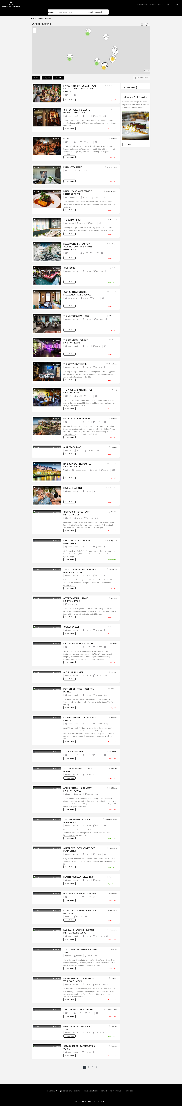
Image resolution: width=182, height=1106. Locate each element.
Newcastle (113, 292)
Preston (114, 340)
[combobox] (97, 12)
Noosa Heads (112, 910)
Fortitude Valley (111, 191)
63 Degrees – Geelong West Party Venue (77, 542)
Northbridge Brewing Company (79, 893)
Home (33, 18)
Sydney (114, 978)
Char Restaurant (72, 447)
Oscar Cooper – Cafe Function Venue (79, 1047)
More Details (69, 100)
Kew (115, 110)
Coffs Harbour (112, 86)
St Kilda (114, 138)
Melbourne (113, 316)
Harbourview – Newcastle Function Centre (77, 465)
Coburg (114, 390)
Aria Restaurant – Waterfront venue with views (79, 979)
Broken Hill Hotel (72, 488)
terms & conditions (91, 1091)
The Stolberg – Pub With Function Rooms (76, 341)
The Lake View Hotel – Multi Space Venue (77, 820)
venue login (129, 1091)
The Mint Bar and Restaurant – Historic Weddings (79, 570)
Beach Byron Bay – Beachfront (79, 877)
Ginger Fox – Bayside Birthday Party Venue (79, 849)
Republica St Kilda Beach (76, 418)
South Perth (113, 751)
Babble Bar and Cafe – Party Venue (78, 1027)
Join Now (127, 144)
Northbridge (113, 893)
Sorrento (114, 768)
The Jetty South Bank (75, 364)
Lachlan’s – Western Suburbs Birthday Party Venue (78, 931)
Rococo (67, 138)
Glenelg (114, 672)
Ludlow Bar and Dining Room (78, 643)
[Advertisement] (91, 1077)
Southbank (113, 643)
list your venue (115, 1091)
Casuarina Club (71, 627)
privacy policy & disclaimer (70, 1091)
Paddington (113, 244)
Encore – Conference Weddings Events (79, 719)
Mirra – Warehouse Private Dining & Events (77, 192)
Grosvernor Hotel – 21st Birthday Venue (76, 513)
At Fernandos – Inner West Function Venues (77, 789)
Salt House (69, 268)
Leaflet (146, 71)
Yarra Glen (113, 949)
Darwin (114, 447)
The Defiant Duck (72, 220)
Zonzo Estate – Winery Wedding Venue (80, 951)
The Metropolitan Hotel (76, 316)
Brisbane (114, 689)
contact (104, 1091)
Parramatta (113, 930)
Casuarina (113, 627)
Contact (153, 4)
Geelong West (112, 540)
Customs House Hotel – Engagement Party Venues (77, 293)
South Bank (113, 364)
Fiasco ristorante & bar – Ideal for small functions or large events (79, 89)
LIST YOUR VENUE (172, 4)
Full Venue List (141, 4)
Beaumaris (113, 848)
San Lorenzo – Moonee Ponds (78, 1009)
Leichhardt (113, 788)
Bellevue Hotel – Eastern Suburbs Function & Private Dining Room (77, 247)
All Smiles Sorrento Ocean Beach (77, 770)
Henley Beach (112, 167)
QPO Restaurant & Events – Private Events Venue (77, 111)
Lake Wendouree (111, 819)
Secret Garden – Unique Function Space (75, 599)
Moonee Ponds (112, 1009)
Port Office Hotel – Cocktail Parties (78, 690)
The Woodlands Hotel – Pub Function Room (77, 391)
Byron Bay (113, 877)
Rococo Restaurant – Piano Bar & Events (79, 911)
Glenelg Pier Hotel (73, 672)
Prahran (114, 1026)
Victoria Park (112, 488)
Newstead (113, 220)
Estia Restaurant (72, 167)
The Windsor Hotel (73, 751)
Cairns (114, 268)
